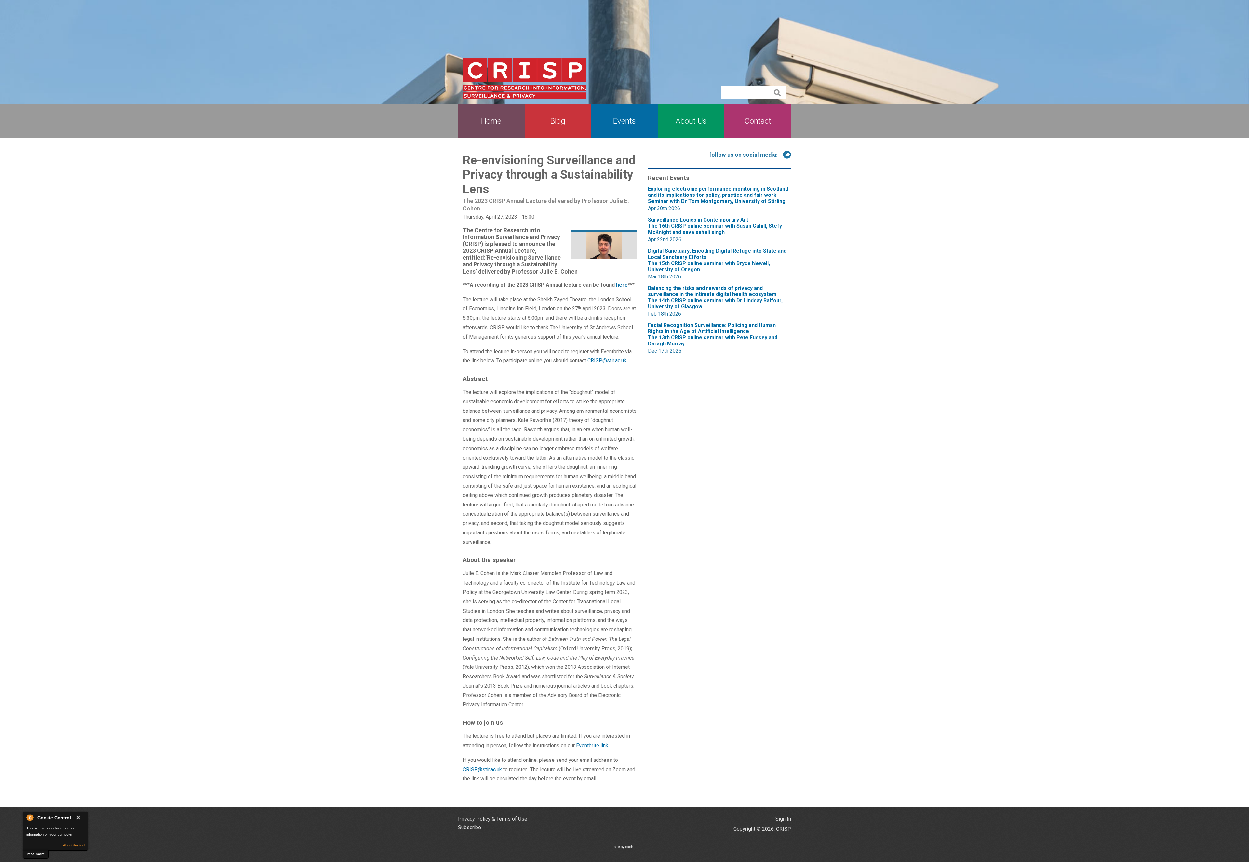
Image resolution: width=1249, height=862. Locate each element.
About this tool (74, 845)
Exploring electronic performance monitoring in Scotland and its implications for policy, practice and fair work (718, 195)
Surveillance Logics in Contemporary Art (715, 226)
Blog (557, 121)
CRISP (524, 78)
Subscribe (469, 827)
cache (630, 847)
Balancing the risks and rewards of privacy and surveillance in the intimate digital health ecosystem (715, 297)
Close (79, 817)
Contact (758, 121)
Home (491, 121)
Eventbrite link (592, 745)
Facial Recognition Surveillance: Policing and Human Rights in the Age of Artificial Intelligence (712, 334)
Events (624, 121)
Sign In (783, 819)
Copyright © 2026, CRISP (762, 829)
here (622, 285)
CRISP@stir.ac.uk (606, 360)
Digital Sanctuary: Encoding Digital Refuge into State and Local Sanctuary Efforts (717, 260)
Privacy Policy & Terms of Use (492, 819)
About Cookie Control (29, 817)
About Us (691, 121)
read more (36, 854)
